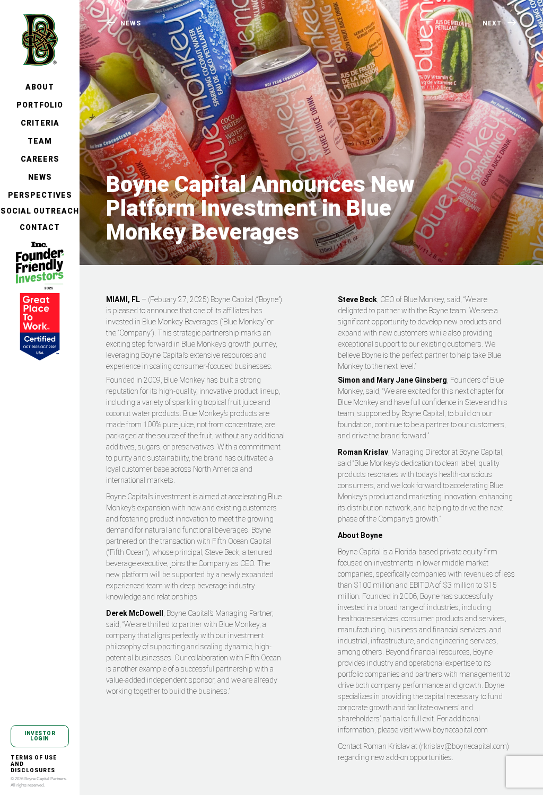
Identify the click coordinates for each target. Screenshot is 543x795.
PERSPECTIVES (40, 195)
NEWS (40, 177)
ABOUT (39, 87)
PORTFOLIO (39, 105)
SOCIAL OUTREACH (40, 211)
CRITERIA (40, 123)
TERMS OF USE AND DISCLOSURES (34, 764)
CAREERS (40, 159)
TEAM (40, 141)
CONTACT (40, 227)
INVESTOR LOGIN (39, 735)
